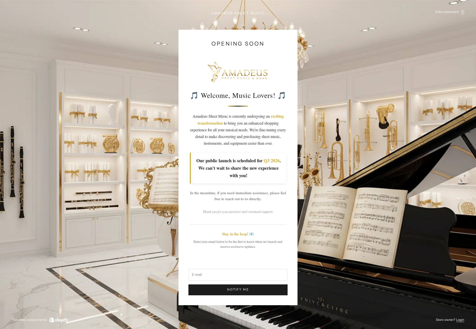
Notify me (238, 289)
